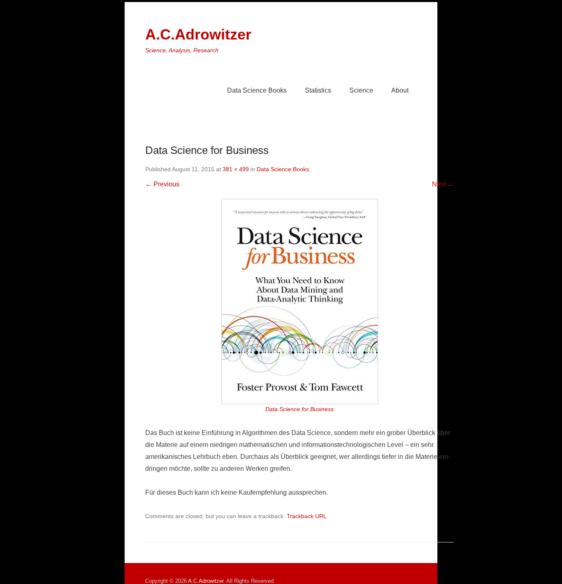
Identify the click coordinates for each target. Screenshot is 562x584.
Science (361, 90)
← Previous (162, 184)
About (400, 90)
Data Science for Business (299, 409)
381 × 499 (236, 169)
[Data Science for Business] (299, 301)
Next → (443, 184)
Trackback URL (307, 516)
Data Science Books (257, 90)
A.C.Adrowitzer (198, 34)
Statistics (318, 90)
